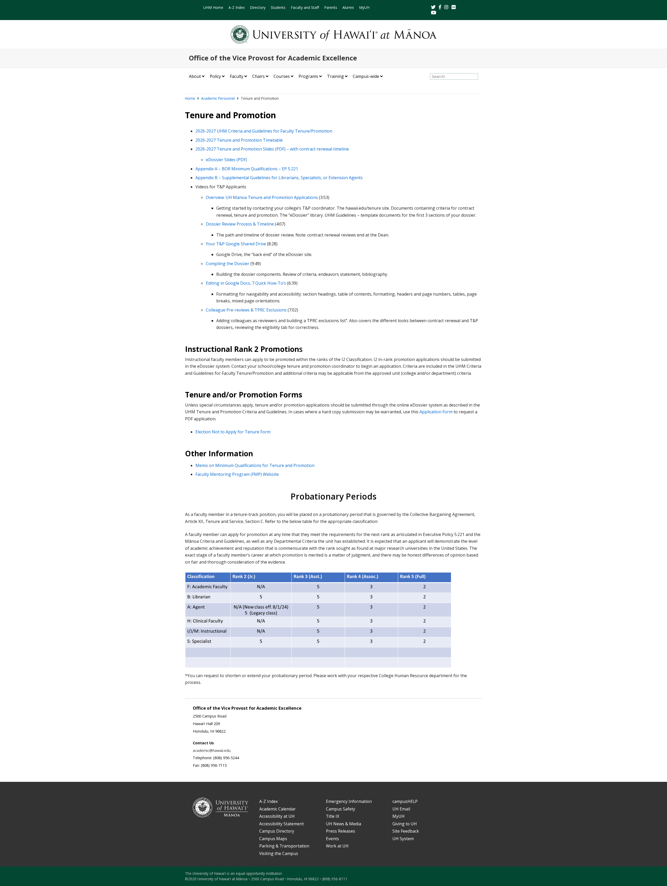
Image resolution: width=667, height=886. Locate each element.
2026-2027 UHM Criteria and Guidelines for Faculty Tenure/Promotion (263, 131)
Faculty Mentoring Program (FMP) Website (237, 474)
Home (190, 98)
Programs (308, 76)
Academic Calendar (277, 809)
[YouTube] (433, 12)
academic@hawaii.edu (212, 750)
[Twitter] (434, 7)
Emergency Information (349, 801)
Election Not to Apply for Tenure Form (232, 432)
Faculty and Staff (305, 7)
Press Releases (340, 831)
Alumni (348, 7)
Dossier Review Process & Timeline (240, 224)
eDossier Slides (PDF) (226, 160)
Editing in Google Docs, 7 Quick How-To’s (246, 283)
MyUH (364, 7)
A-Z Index (236, 7)
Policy (215, 76)
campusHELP (405, 801)
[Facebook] (440, 7)
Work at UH (337, 846)
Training (335, 76)
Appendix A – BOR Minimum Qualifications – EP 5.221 (246, 169)
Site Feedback (405, 831)
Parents (330, 7)
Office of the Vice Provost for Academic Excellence (273, 58)
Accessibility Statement (281, 824)
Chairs (258, 76)
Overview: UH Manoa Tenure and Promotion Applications (262, 197)
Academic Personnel (218, 98)
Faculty (236, 76)
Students (278, 7)
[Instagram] (446, 7)
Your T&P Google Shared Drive (236, 244)
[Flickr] (454, 7)
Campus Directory (276, 831)
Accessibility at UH (277, 816)
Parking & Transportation (284, 846)
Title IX (332, 816)
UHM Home (213, 7)
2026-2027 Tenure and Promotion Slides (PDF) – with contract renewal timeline (272, 149)
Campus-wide (366, 76)
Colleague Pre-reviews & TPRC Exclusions (246, 310)
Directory (257, 7)
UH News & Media (343, 824)
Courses (282, 76)
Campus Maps (273, 838)
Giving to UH (404, 824)
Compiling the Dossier (227, 263)
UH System (403, 838)
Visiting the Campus (278, 853)
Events (332, 838)
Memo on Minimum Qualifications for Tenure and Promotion (254, 465)
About (195, 76)
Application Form (436, 412)
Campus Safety (340, 809)
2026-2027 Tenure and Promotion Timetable (239, 140)
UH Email (401, 809)
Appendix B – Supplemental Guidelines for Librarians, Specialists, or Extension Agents (279, 177)
